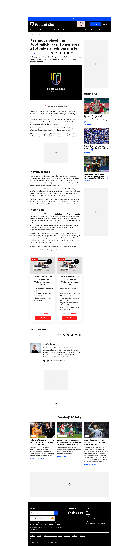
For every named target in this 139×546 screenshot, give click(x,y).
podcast (78, 122)
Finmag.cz (82, 536)
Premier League (63, 436)
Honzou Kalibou (48, 114)
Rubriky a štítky (90, 521)
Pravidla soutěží (59, 538)
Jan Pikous (87, 124)
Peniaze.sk (33, 538)
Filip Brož (87, 152)
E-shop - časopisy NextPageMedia (53, 536)
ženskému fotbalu (56, 227)
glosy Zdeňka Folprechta (57, 216)
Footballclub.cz (70, 122)
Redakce (88, 514)
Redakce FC (33, 458)
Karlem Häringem (61, 114)
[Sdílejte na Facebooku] (56, 53)
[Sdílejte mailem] (68, 53)
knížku (55, 124)
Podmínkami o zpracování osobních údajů (45, 526)
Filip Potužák (61, 456)
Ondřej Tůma (34, 53)
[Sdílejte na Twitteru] (60, 53)
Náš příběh (89, 511)
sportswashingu (37, 225)
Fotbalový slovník (90, 519)
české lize (58, 214)
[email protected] (62, 357)
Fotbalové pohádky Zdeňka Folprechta (96, 523)
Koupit (43, 317)
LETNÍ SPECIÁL (81, 23)
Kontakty (88, 516)
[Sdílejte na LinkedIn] (64, 53)
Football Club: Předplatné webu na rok (69, 282)
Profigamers (49, 538)
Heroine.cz (67, 536)
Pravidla (39, 536)
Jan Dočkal (87, 180)
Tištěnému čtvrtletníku (38, 119)
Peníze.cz (74, 536)
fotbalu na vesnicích (49, 225)
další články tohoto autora (59, 360)
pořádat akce (42, 128)
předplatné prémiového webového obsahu (50, 199)
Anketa (33, 436)
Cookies (32, 536)
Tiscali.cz (40, 538)
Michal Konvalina (90, 464)
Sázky (87, 436)
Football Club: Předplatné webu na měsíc (43, 282)
